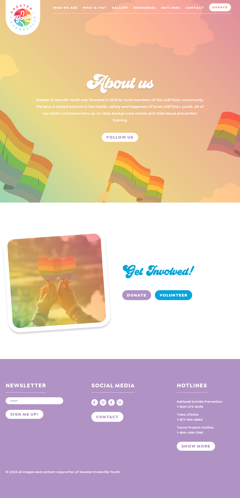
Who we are (65, 8)
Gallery (120, 8)
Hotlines (170, 8)
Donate (220, 7)
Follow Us (120, 137)
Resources (145, 8)
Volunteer (174, 295)
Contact (194, 8)
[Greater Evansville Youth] (23, 17)
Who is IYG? (95, 8)
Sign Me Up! (24, 414)
